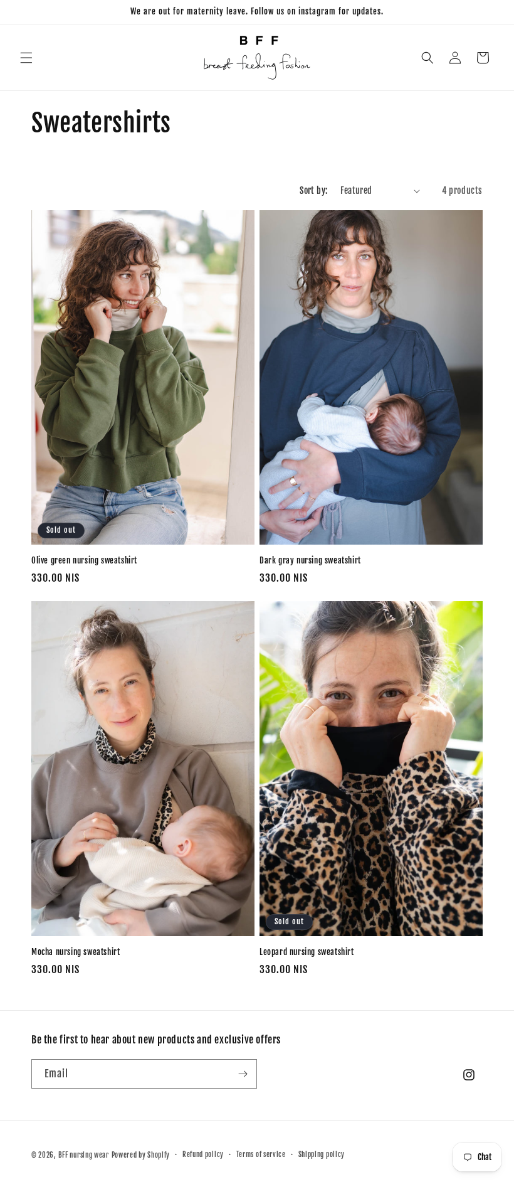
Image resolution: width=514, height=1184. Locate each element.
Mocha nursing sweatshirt (75, 952)
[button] (26, 58)
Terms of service (261, 1154)
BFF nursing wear (83, 1155)
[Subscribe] (242, 1074)
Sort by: (313, 190)
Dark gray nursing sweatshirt (310, 560)
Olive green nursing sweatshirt (84, 560)
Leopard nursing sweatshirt (307, 952)
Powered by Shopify (141, 1155)
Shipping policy (321, 1154)
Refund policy (203, 1154)
